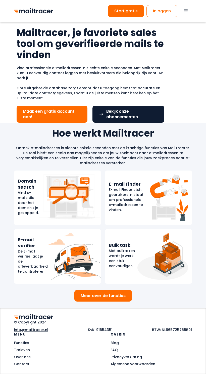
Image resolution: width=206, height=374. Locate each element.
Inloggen (162, 11)
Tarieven (22, 350)
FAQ (114, 350)
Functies (21, 343)
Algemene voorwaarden (133, 364)
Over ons (22, 357)
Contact (21, 364)
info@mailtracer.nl (31, 329)
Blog (115, 343)
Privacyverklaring (126, 357)
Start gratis (126, 11)
